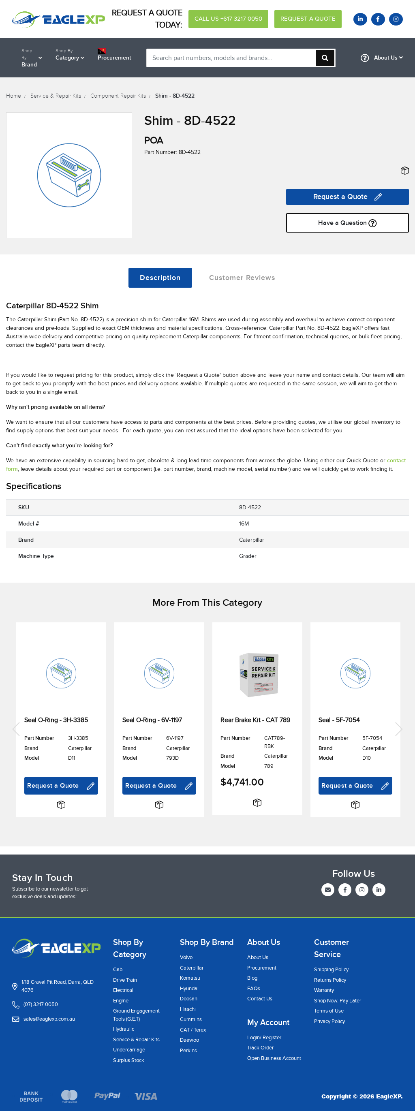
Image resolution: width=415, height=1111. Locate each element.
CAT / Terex (193, 1030)
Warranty (324, 990)
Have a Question (343, 223)
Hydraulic (123, 1029)
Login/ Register (264, 1037)
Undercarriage (129, 1050)
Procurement (261, 968)
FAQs (253, 988)
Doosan (188, 999)
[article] (61, 728)
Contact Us (259, 999)
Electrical (123, 990)
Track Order (260, 1048)
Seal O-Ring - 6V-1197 (152, 720)
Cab (117, 969)
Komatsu (190, 978)
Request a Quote (340, 196)
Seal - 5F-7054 (339, 720)
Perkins (188, 1050)
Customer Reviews (242, 277)
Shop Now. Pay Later (337, 1001)
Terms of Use (329, 1011)
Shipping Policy (331, 969)
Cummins (191, 1019)
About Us (385, 57)
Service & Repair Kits (136, 1039)
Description (160, 277)
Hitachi (188, 1009)
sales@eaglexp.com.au (49, 1019)
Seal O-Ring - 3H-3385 (56, 720)
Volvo (186, 957)
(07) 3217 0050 (41, 1004)
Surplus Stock (128, 1060)
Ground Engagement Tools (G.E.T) (136, 1015)
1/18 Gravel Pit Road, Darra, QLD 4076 (57, 986)
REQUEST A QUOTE (308, 18)
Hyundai (189, 988)
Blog (252, 978)
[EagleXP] (56, 19)
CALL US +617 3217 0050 (228, 18)
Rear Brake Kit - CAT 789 (255, 720)
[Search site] (325, 58)
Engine (120, 1001)
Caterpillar (191, 968)
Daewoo (189, 1040)
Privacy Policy (329, 1021)
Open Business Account (274, 1058)
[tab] (160, 278)
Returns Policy (330, 980)
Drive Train (125, 980)
